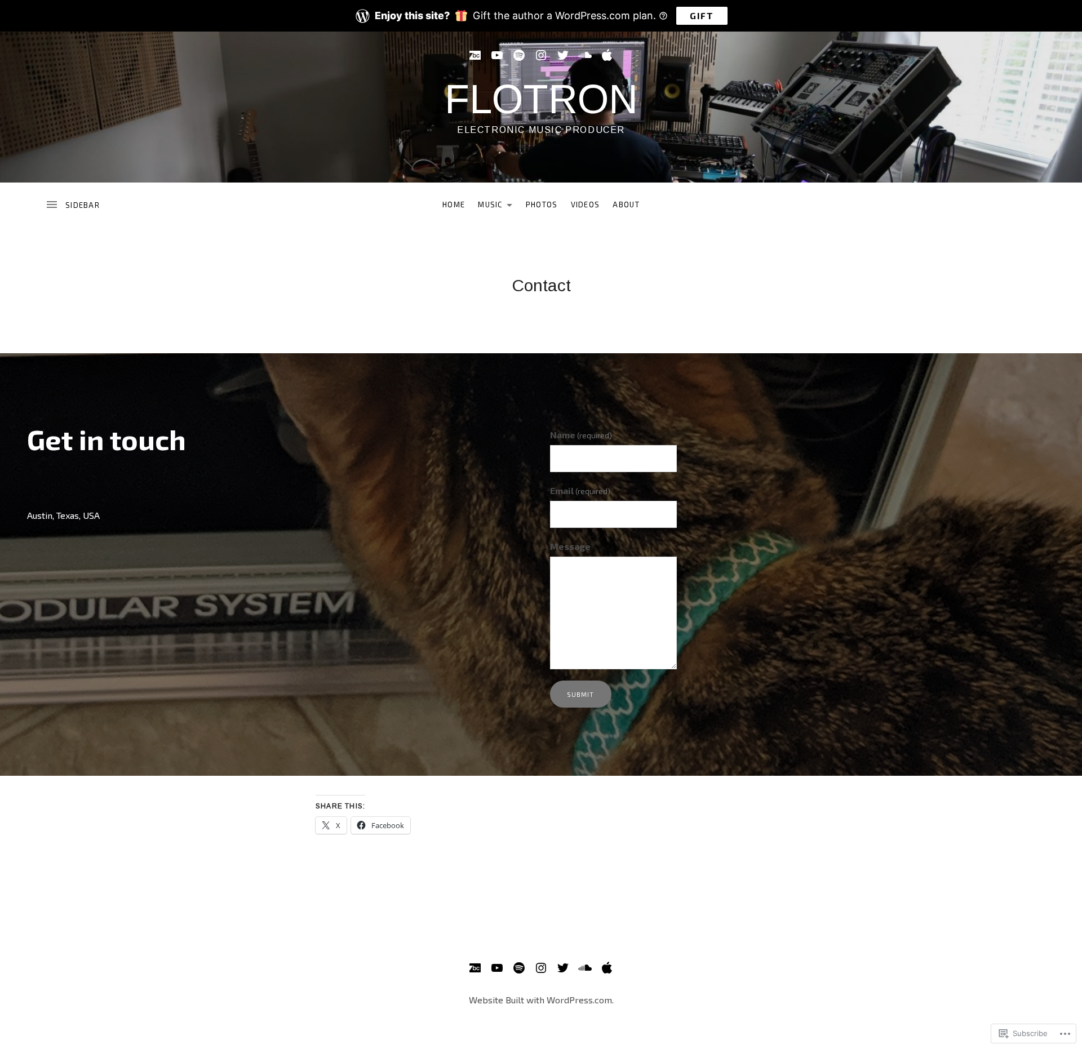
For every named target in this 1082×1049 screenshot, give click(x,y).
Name (581, 434)
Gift (701, 15)
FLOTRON (541, 99)
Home (453, 204)
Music (487, 207)
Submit (581, 694)
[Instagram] (541, 55)
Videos (585, 204)
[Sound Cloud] (585, 55)
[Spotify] (519, 55)
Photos (542, 204)
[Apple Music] (607, 55)
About (626, 204)
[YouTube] (497, 55)
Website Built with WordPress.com (540, 999)
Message (570, 546)
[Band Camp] (475, 55)
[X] (563, 55)
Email (580, 490)
